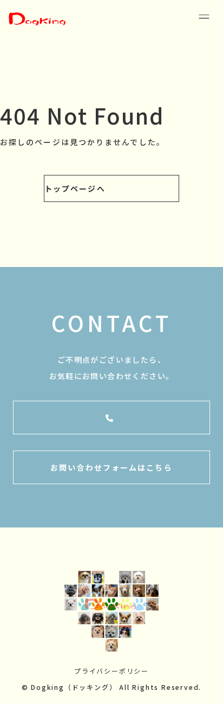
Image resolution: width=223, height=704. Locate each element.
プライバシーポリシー (111, 670)
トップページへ (75, 188)
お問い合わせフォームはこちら (111, 467)
